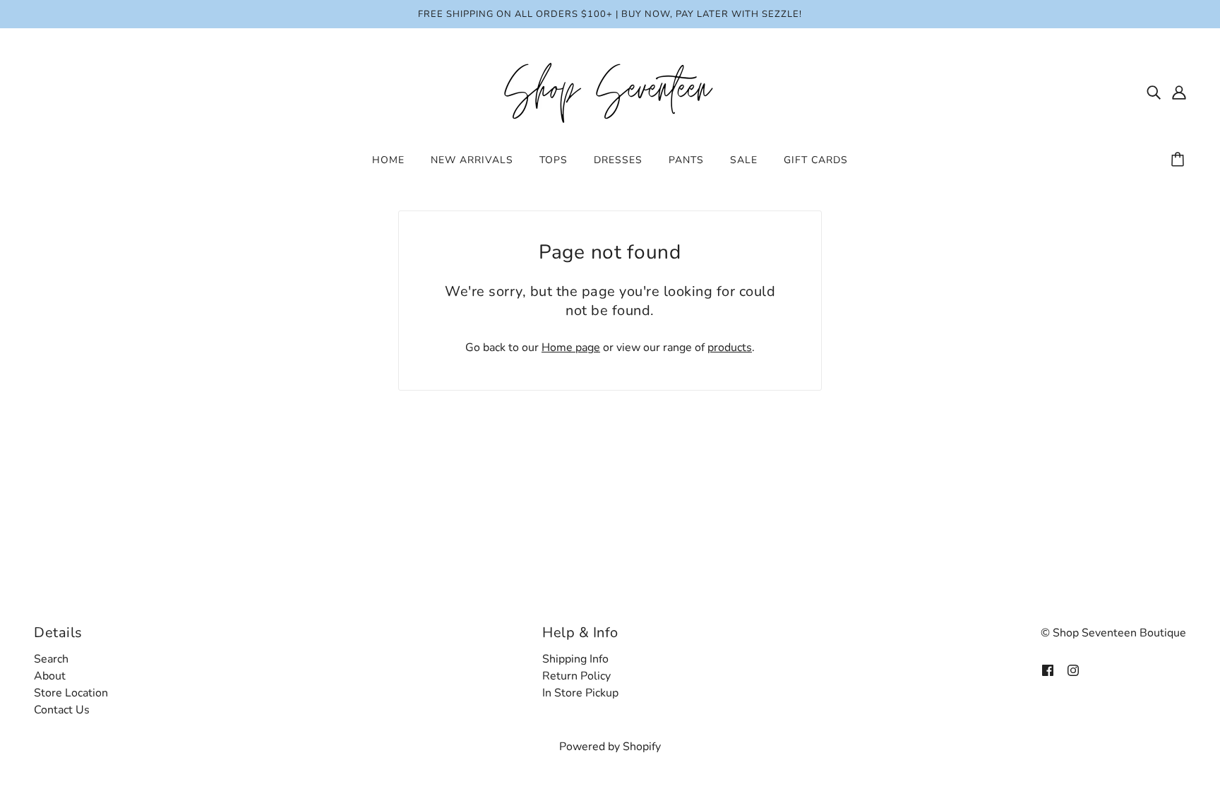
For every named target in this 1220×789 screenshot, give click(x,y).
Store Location (71, 693)
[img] (1153, 92)
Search (51, 659)
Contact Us (62, 710)
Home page (571, 347)
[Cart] (1179, 160)
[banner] (610, 91)
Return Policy (576, 676)
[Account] (1179, 92)
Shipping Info (575, 659)
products (729, 347)
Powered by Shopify (610, 746)
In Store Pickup (580, 693)
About (50, 676)
